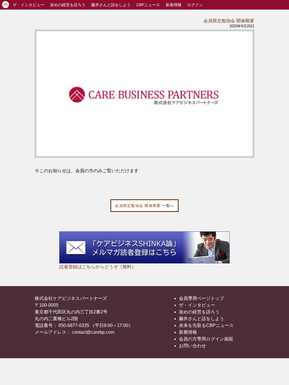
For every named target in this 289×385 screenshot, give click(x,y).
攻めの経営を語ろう (199, 311)
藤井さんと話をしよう (111, 5)
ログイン (195, 5)
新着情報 (173, 5)
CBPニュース (148, 5)
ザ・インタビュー (197, 305)
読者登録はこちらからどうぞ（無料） (97, 266)
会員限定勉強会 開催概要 (228, 20)
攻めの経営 (68, 5)
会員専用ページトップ (201, 298)
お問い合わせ (192, 345)
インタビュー (28, 5)
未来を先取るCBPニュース (206, 325)
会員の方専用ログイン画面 (206, 339)
